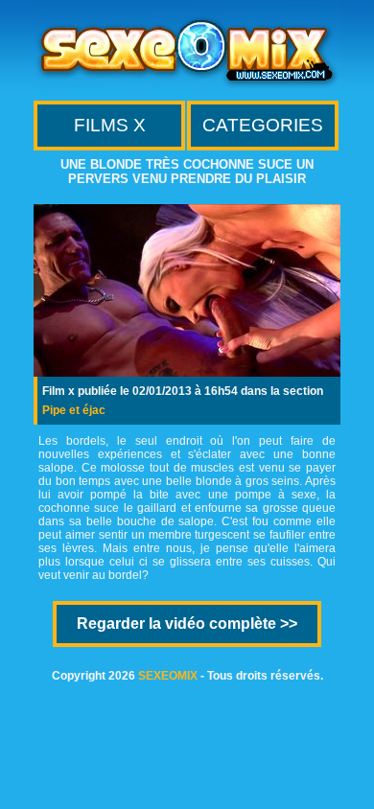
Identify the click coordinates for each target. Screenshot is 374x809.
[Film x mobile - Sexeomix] (187, 87)
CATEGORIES (262, 125)
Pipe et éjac (73, 410)
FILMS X (110, 125)
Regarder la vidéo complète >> (187, 623)
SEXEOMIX (168, 675)
